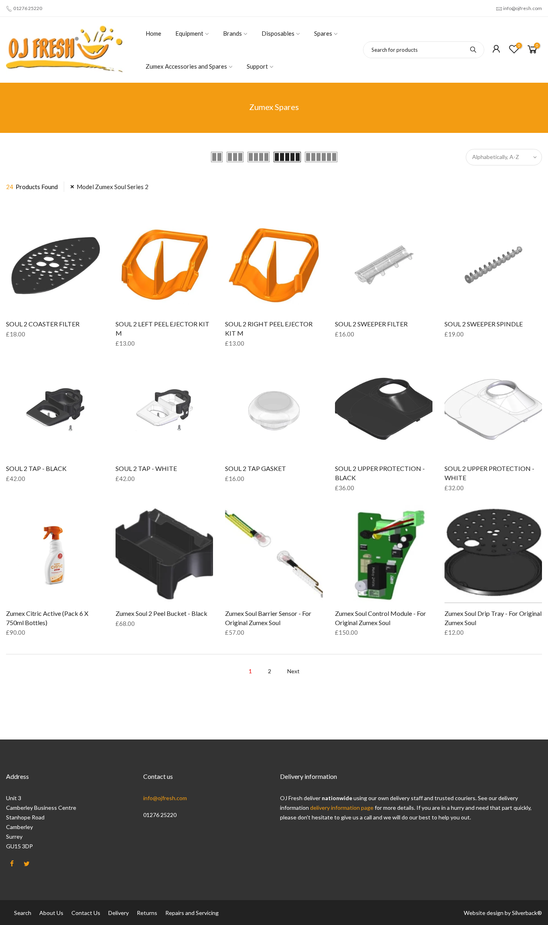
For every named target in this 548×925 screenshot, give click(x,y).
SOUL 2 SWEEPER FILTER (371, 324)
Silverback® (527, 912)
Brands (232, 33)
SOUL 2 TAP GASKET (255, 468)
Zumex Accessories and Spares (186, 66)
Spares (323, 33)
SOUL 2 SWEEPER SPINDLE (483, 324)
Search (22, 912)
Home (153, 33)
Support (257, 66)
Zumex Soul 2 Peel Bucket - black (161, 613)
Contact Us (85, 912)
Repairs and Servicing (192, 912)
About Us (51, 912)
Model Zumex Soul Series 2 (112, 186)
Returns (147, 912)
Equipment (189, 33)
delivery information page (342, 807)
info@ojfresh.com (522, 8)
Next (293, 671)
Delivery (118, 912)
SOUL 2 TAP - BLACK (36, 468)
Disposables (278, 33)
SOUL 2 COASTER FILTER (42, 324)
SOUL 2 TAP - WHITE (146, 468)
